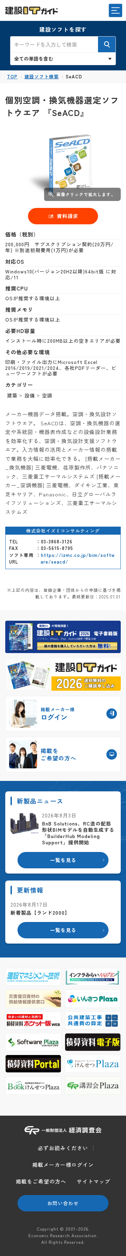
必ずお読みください (63, 1148)
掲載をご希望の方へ (41, 1181)
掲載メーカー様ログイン (63, 1164)
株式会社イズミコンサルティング (63, 530)
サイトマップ (93, 1181)
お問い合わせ (63, 1203)
